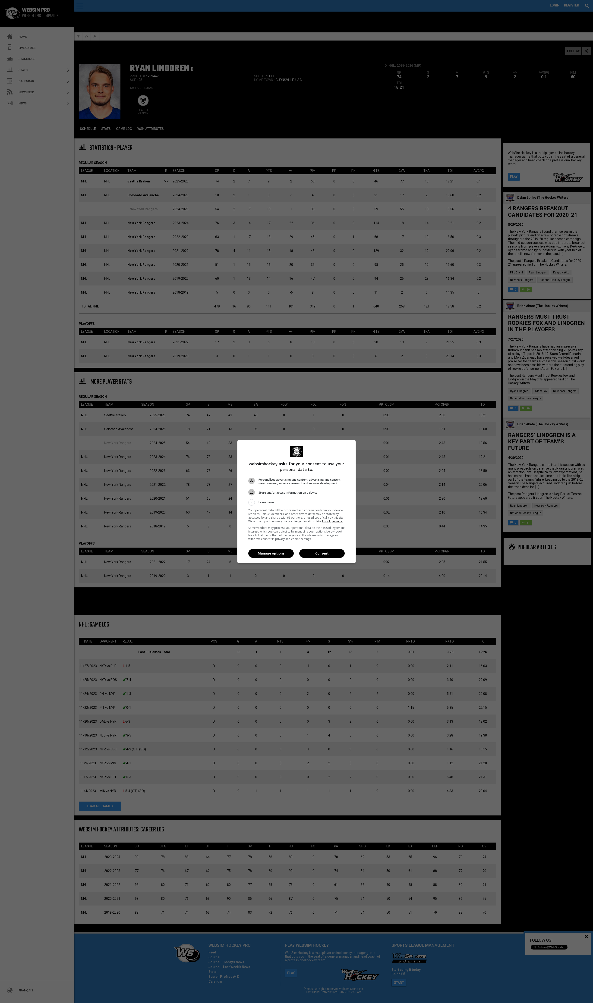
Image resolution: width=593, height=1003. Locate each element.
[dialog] (296, 501)
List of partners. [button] (332, 521)
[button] (296, 502)
